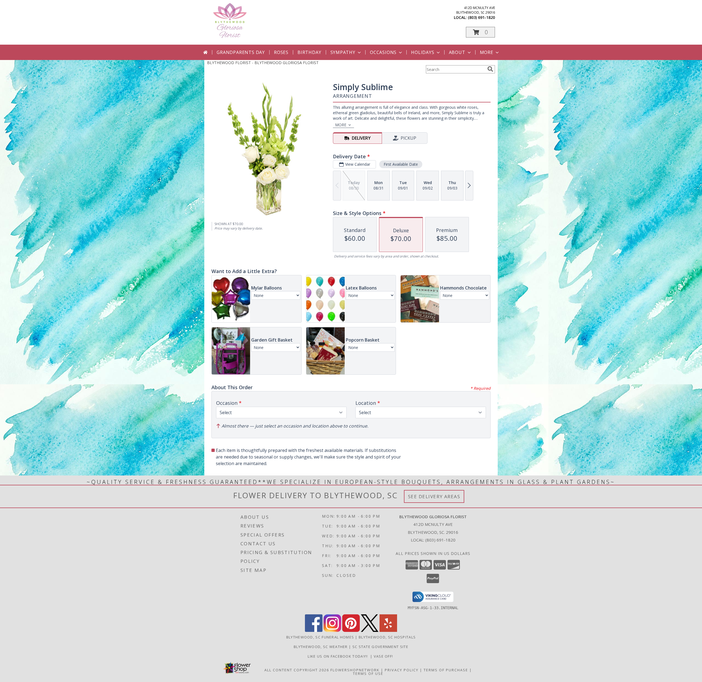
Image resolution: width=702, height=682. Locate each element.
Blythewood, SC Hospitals (387, 637)
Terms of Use (368, 673)
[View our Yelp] (388, 630)
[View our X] (369, 630)
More (486, 52)
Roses (281, 52)
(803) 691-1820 (481, 17)
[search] (490, 69)
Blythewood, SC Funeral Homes (320, 637)
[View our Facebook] (313, 630)
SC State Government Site (380, 646)
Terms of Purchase (446, 669)
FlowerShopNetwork (355, 669)
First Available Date (401, 164)
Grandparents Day (241, 52)
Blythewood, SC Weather (321, 646)
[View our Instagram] (332, 630)
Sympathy (342, 52)
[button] (480, 32)
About (457, 52)
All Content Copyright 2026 (296, 669)
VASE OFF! (384, 656)
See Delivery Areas (434, 496)
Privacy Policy (401, 669)
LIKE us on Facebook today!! (339, 656)
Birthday (309, 52)
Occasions (383, 52)
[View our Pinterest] (351, 630)
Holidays (422, 52)
